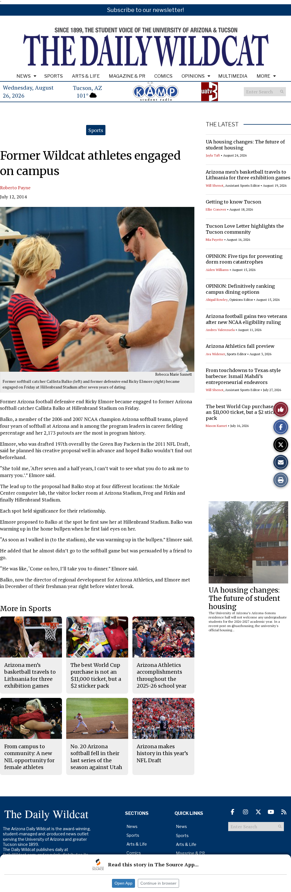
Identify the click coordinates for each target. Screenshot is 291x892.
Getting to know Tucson (233, 202)
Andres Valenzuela (220, 330)
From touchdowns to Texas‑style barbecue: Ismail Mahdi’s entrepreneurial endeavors (243, 376)
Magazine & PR (127, 76)
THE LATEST (222, 124)
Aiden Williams (217, 270)
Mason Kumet (216, 426)
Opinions (193, 76)
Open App (123, 883)
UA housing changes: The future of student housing (244, 598)
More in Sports (25, 608)
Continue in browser (158, 883)
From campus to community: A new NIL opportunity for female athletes (29, 756)
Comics (163, 76)
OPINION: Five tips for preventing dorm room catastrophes (244, 259)
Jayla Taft (213, 155)
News (23, 76)
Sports (53, 76)
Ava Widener (215, 354)
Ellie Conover (216, 209)
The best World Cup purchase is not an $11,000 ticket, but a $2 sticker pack (247, 412)
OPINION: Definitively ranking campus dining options (240, 289)
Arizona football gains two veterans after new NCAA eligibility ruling (246, 319)
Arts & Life (86, 76)
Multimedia (233, 76)
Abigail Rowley (217, 299)
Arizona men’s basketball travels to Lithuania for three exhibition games (248, 175)
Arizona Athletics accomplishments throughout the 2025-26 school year (161, 675)
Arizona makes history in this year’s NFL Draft (162, 753)
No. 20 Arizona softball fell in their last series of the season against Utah (96, 756)
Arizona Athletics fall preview (240, 346)
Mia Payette (214, 239)
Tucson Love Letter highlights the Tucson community (245, 229)
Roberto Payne (15, 187)
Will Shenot (214, 185)
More (263, 76)
